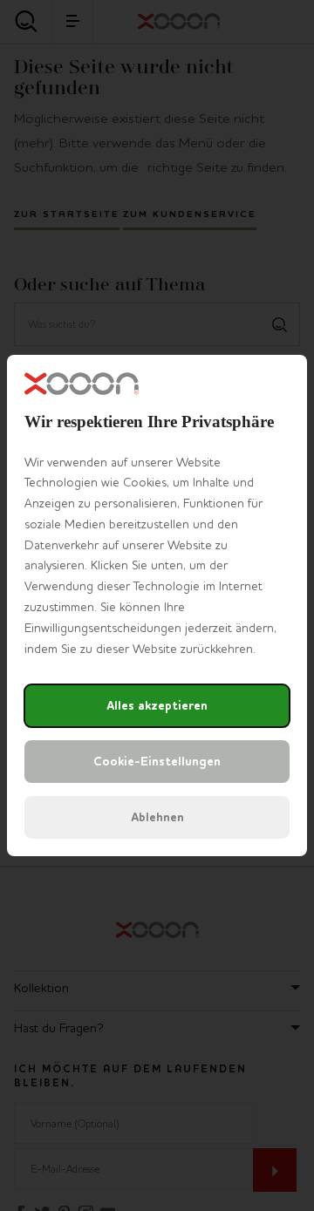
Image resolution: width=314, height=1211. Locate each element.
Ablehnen (157, 817)
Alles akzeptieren (157, 705)
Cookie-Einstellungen (157, 761)
